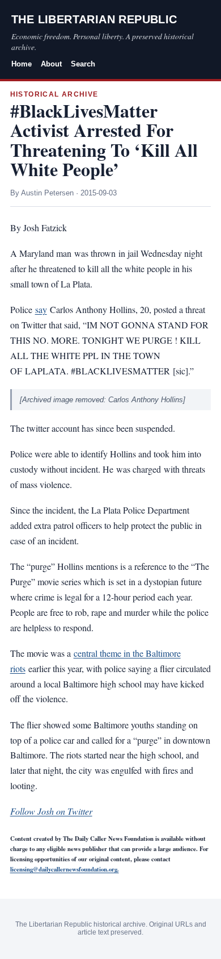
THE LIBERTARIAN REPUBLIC (94, 19)
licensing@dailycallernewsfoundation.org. (64, 869)
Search (83, 64)
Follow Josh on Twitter (51, 811)
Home (21, 64)
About (51, 64)
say (41, 309)
